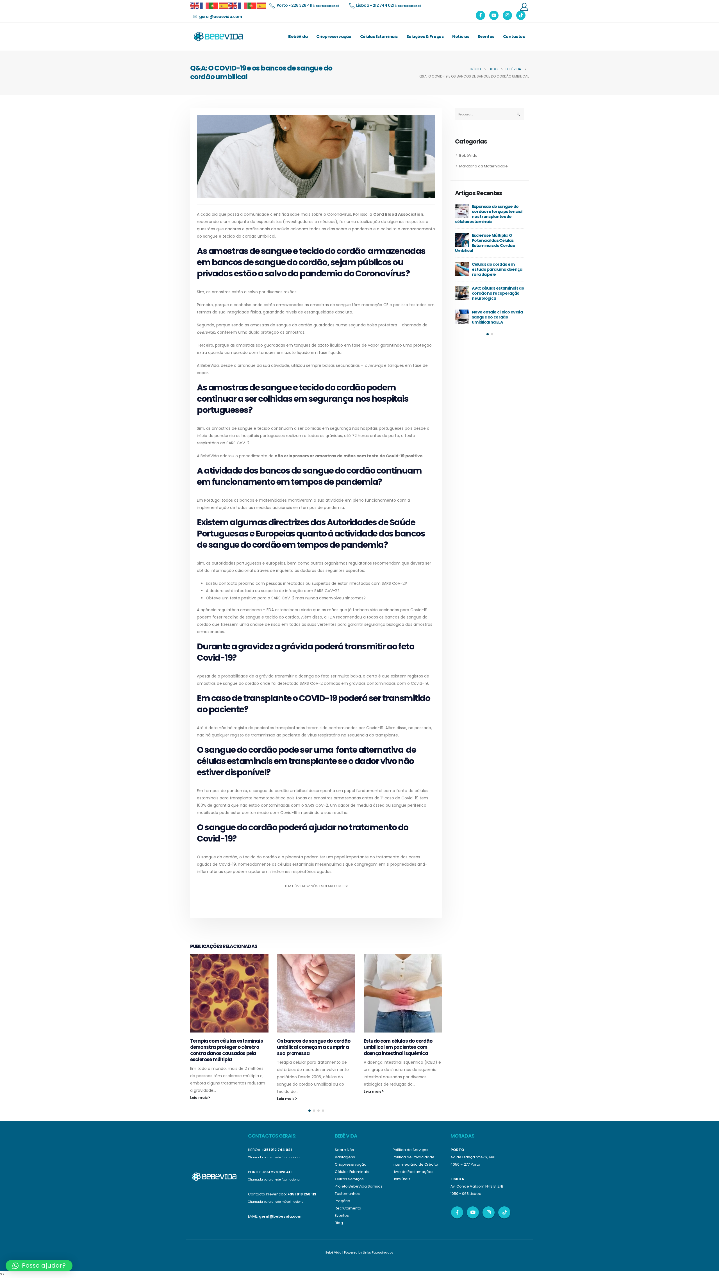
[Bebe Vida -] (218, 36)
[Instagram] (507, 15)
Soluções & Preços (425, 36)
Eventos (486, 36)
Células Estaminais (379, 36)
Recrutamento (348, 1208)
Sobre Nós (344, 1149)
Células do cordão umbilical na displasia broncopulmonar (494, 307)
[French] (204, 5)
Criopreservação (333, 36)
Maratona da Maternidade (483, 166)
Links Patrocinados (378, 1252)
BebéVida (298, 36)
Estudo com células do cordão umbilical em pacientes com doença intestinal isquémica (311, 1047)
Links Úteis (401, 1179)
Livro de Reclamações (413, 1171)
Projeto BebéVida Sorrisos (359, 1186)
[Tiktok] (520, 15)
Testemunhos (347, 1193)
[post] (463, 211)
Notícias (460, 36)
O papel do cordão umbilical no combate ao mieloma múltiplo (497, 283)
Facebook (457, 1212)
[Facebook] (480, 15)
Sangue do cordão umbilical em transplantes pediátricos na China (499, 259)
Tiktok (504, 1212)
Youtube (473, 1212)
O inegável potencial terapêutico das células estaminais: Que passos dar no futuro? (401, 1009)
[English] (195, 5)
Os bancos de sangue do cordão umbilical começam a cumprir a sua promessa (227, 1047)
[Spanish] (223, 5)
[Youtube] (494, 15)
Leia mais (199, 1098)
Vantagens (345, 1157)
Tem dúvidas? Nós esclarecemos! (316, 886)
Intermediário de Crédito (415, 1164)
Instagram (489, 1212)
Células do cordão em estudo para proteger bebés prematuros (494, 211)
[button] (309, 1110)
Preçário (342, 1201)
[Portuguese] (214, 5)
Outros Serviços (349, 1179)
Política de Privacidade (413, 1157)
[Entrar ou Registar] (524, 7)
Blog (339, 1222)
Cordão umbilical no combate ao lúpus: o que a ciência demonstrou (499, 235)
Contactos (514, 36)
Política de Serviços (410, 1149)
